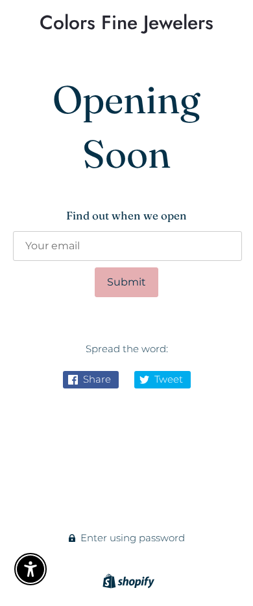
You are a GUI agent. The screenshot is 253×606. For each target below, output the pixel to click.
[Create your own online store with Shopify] (126, 583)
